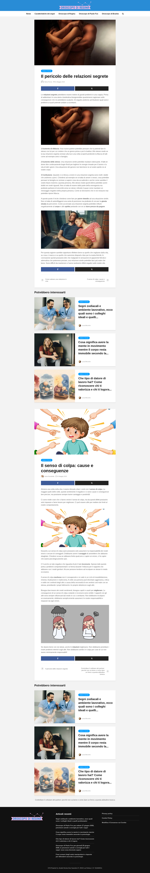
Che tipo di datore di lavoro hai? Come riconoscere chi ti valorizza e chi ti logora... (95, 384)
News (28, 14)
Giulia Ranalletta (49, 476)
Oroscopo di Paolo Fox (88, 14)
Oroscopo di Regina (67, 14)
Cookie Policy (107, 818)
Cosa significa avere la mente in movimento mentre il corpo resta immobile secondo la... (93, 348)
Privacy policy (107, 813)
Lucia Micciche (86, 325)
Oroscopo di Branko (110, 14)
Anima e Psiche (46, 71)
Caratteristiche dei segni (45, 14)
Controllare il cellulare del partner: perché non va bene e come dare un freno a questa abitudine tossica (75, 800)
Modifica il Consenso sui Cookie (114, 822)
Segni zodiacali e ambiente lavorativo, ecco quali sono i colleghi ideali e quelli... (95, 311)
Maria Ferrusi (48, 82)
